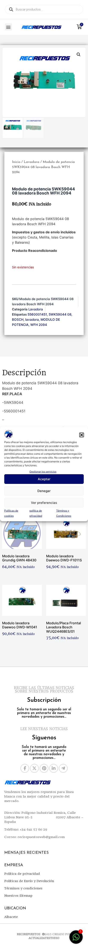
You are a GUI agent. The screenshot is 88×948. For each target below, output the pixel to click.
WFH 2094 (38, 325)
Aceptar (44, 479)
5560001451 (37, 314)
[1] (76, 939)
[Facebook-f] (25, 768)
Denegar (44, 491)
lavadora (32, 320)
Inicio (16, 162)
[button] (81, 435)
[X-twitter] (34, 768)
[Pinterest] (44, 768)
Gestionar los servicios (42, 471)
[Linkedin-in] (53, 768)
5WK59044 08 (60, 314)
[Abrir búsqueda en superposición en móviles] (44, 9)
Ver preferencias (44, 503)
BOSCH (17, 320)
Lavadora (31, 162)
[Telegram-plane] (63, 768)
